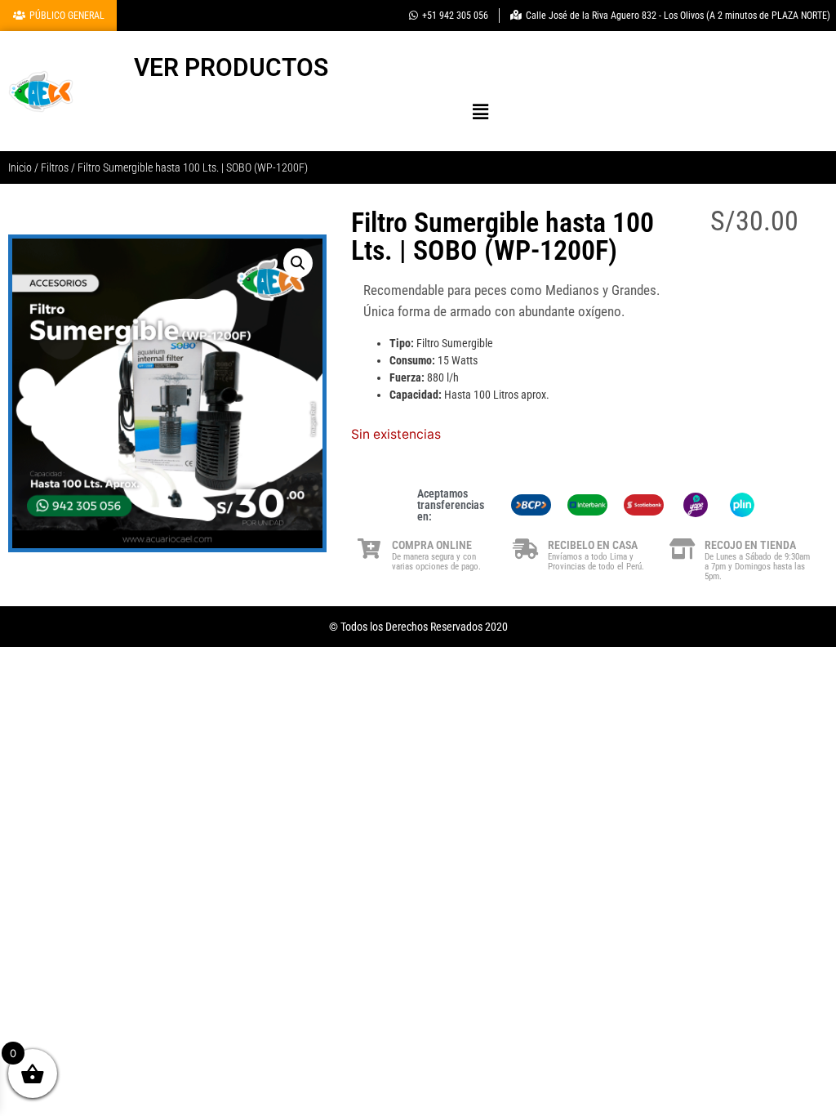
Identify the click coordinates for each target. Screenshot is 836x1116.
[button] (481, 111)
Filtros (55, 167)
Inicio (20, 167)
